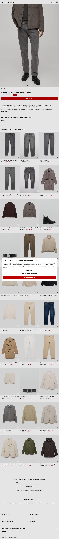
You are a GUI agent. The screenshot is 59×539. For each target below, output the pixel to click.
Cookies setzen (29, 270)
